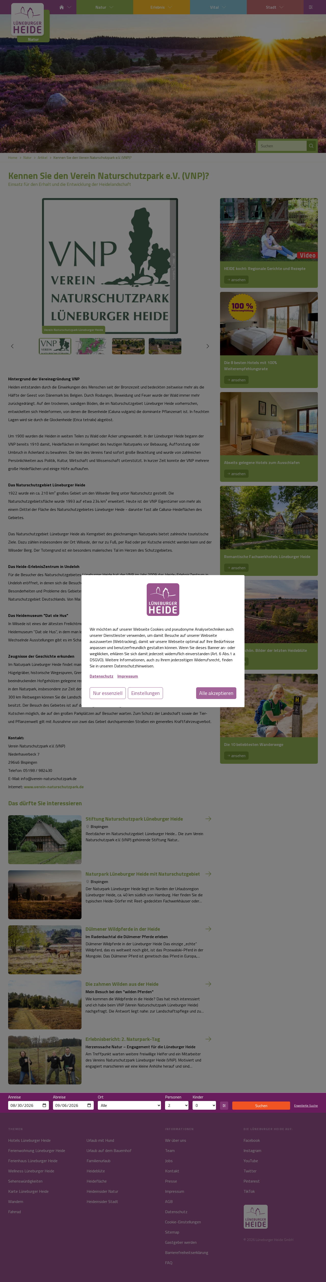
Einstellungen (145, 693)
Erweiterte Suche (306, 1106)
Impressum (127, 676)
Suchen (261, 1106)
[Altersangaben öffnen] (224, 1106)
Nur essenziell (108, 693)
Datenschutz (101, 676)
